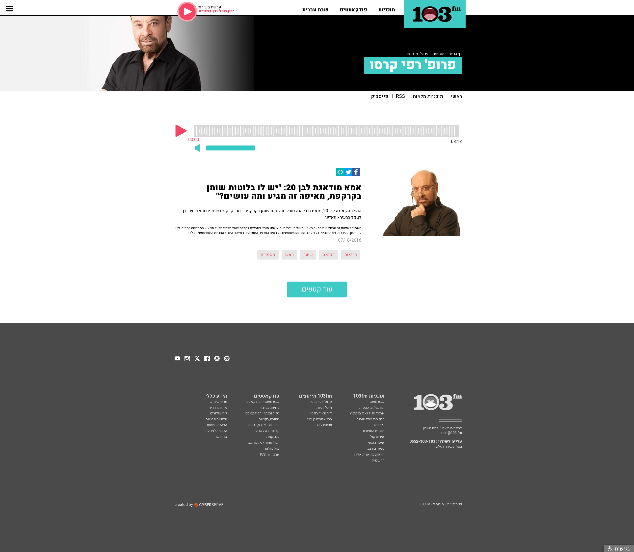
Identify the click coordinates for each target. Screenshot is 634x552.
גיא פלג (378, 425)
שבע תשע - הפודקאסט (262, 402)
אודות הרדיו (218, 407)
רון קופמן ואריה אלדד (368, 454)
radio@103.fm (451, 433)
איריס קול (377, 436)
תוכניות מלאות (428, 96)
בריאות (350, 255)
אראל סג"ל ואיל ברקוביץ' (366, 413)
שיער (308, 255)
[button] (386, 8)
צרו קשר (221, 436)
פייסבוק (379, 96)
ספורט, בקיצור (269, 419)
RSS (400, 96)
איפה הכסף (376, 442)
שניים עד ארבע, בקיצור (263, 425)
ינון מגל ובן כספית (371, 407)
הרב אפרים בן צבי (319, 419)
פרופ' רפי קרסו (417, 54)
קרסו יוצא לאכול (267, 431)
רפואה (329, 255)
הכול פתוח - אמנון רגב (263, 442)
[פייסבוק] (356, 172)
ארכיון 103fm (269, 454)
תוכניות (439, 54)
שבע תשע (377, 402)
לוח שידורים (218, 413)
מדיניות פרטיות (216, 419)
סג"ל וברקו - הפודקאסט (262, 413)
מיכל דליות (324, 407)
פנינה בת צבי (375, 448)
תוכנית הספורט (373, 431)
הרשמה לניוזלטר (215, 431)
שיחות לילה (324, 425)
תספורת (268, 255)
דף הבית (456, 54)
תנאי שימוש (218, 402)
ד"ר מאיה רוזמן (321, 413)
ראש (289, 255)
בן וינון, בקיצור (269, 407)
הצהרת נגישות (217, 425)
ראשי (456, 96)
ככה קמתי (272, 436)
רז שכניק (377, 460)
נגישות (621, 548)
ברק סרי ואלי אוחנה (370, 419)
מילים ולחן (272, 448)
